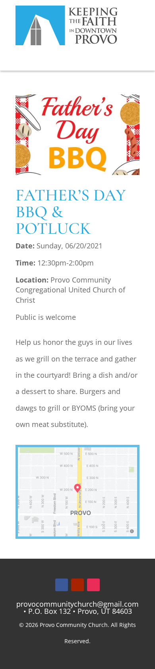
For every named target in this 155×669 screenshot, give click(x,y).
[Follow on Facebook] (61, 585)
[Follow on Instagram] (93, 585)
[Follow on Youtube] (77, 585)
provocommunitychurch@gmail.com (77, 604)
